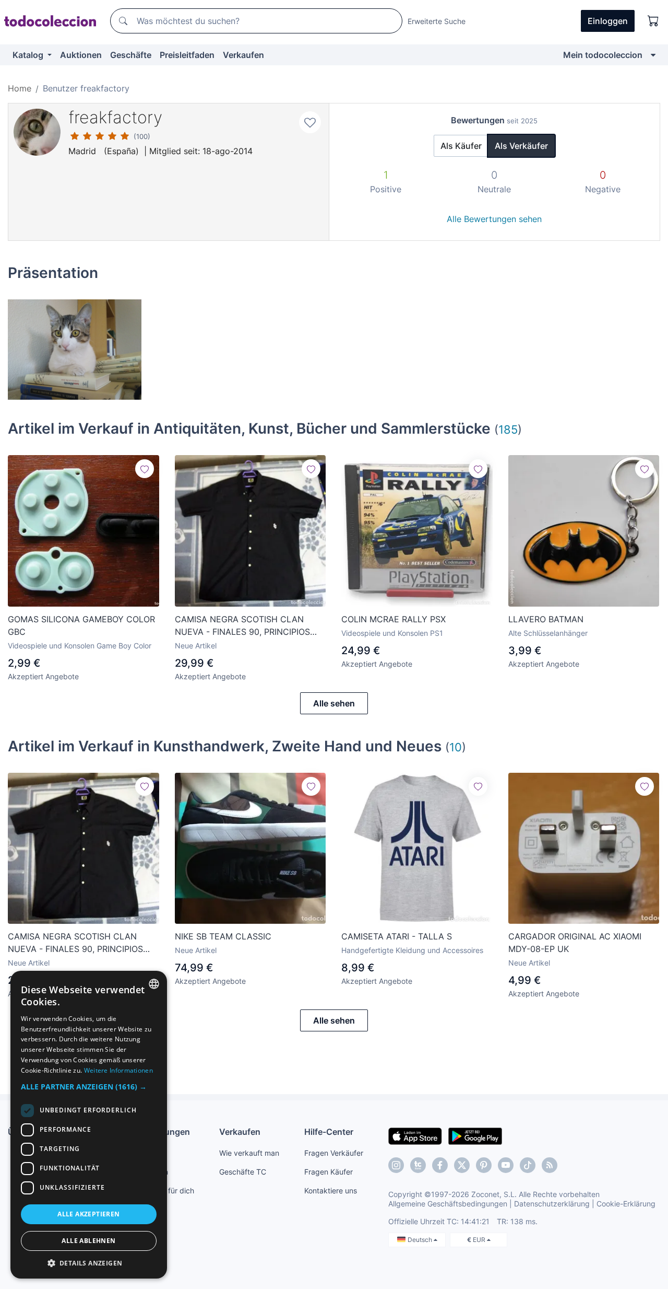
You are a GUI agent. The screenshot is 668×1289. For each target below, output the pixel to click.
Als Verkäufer (521, 146)
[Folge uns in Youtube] (506, 1165)
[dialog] (88, 1125)
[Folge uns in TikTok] (527, 1165)
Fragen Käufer (328, 1171)
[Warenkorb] (653, 21)
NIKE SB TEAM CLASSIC (223, 936)
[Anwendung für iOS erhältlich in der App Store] (415, 1135)
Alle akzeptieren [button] (88, 1214)
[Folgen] (144, 468)
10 (455, 747)
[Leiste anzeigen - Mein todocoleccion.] (653, 54)
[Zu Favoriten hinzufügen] (310, 122)
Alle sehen (334, 703)
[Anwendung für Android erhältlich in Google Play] (475, 1135)
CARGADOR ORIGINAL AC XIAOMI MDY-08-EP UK (574, 942)
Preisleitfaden (187, 55)
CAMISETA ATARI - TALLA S (396, 936)
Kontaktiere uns (330, 1190)
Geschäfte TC (242, 1171)
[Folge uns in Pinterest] (484, 1165)
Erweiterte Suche (437, 21)
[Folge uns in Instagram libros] (418, 1165)
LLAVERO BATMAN (545, 619)
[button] (89, 1086)
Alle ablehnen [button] (88, 1240)
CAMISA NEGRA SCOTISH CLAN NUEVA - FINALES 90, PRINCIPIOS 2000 (242, 626)
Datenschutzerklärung (552, 1203)
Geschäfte (130, 55)
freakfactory (115, 117)
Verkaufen (243, 55)
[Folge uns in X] (462, 1165)
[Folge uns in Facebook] (440, 1165)
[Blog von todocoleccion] (549, 1165)
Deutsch (421, 1240)
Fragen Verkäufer (333, 1152)
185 (508, 429)
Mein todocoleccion (602, 55)
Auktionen (81, 55)
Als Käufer (461, 146)
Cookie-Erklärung (626, 1203)
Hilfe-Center (328, 1132)
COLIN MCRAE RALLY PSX (393, 619)
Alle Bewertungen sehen (494, 219)
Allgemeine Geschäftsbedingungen (447, 1203)
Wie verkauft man (249, 1152)
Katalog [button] (29, 55)
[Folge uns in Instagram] (396, 1165)
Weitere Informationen (118, 1070)
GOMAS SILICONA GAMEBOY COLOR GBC (81, 625)
